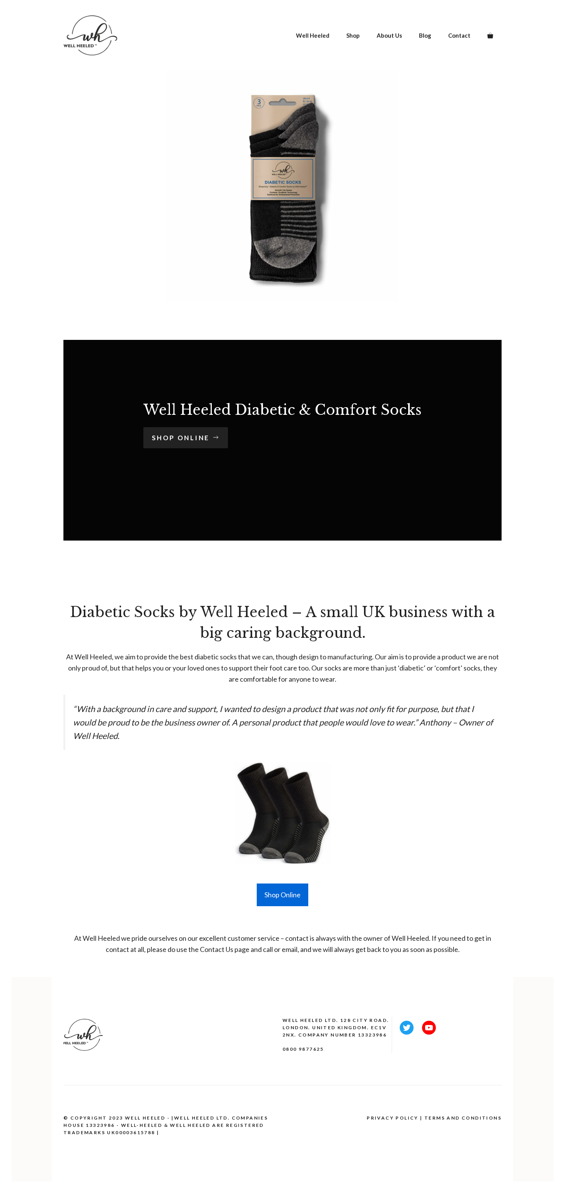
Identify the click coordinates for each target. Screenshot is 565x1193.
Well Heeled (312, 35)
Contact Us (217, 949)
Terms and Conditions (463, 1118)
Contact (459, 35)
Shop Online (282, 894)
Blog (425, 35)
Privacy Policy (393, 1118)
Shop (353, 35)
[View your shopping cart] (490, 35)
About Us (389, 35)
